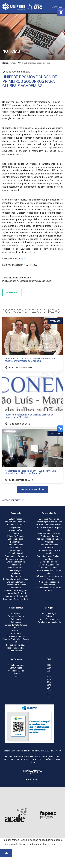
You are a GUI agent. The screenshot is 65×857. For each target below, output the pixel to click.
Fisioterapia (16, 565)
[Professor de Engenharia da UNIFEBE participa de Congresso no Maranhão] (32, 400)
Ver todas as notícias (32, 489)
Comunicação (16, 668)
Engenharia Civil (16, 553)
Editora (49, 616)
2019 (49, 676)
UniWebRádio (16, 651)
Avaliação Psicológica (49, 519)
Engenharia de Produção (16, 556)
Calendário (16, 619)
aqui (22, 258)
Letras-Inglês (16, 570)
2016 (49, 682)
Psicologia (16, 588)
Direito (16, 533)
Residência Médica (15, 648)
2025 (49, 668)
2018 (49, 679)
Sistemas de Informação (16, 593)
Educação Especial (15, 536)
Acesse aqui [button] (49, 844)
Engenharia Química (16, 562)
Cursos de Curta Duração (16, 625)
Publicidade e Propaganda (15, 590)
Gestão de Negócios (49, 562)
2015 (49, 685)
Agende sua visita (16, 671)
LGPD (16, 676)
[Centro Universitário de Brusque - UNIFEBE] (22, 6)
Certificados (15, 622)
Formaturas (16, 633)
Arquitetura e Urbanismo (16, 522)
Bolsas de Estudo (16, 616)
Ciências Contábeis (16, 525)
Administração (15, 519)
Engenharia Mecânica (16, 559)
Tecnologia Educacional (16, 596)
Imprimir (12, 292)
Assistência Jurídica (49, 619)
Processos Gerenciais (16, 585)
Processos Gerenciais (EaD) (15, 599)
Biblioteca (15, 613)
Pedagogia (16, 576)
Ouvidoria (16, 674)
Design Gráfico (16, 530)
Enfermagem (16, 550)
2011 (49, 696)
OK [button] (6, 853)
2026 (49, 665)
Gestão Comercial (16, 568)
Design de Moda (16, 527)
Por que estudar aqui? (15, 645)
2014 (49, 688)
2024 (49, 671)
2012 (49, 694)
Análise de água (49, 613)
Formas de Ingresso (16, 636)
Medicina (16, 573)
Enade (16, 628)
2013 (49, 691)
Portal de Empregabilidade (49, 622)
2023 (49, 674)
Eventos (16, 631)
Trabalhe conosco (16, 665)
